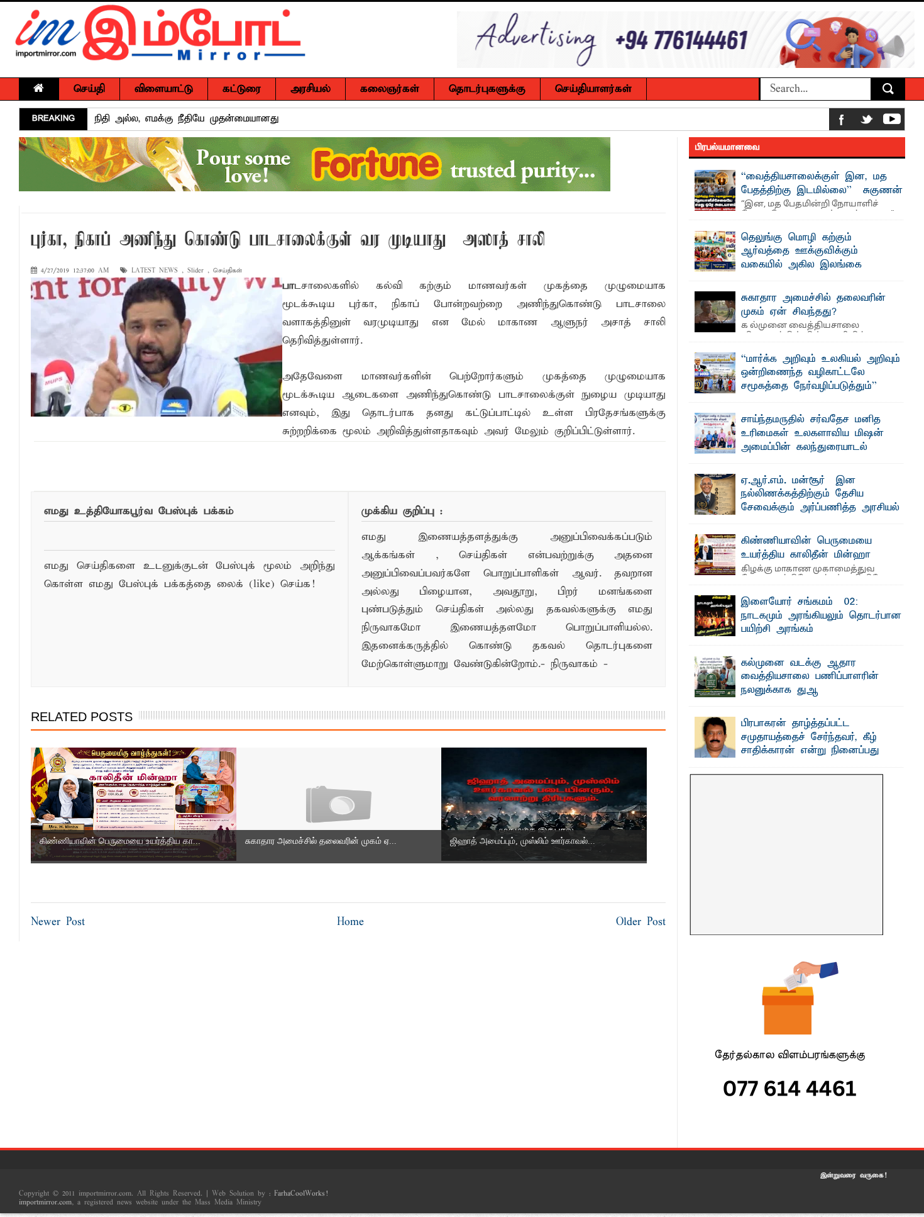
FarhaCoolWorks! (300, 1193)
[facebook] (841, 121)
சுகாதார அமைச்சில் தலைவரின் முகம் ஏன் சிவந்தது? (813, 305)
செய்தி (89, 89)
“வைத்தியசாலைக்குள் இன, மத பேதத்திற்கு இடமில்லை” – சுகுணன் (822, 184)
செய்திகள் (227, 271)
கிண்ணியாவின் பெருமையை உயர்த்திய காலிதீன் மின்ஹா (806, 548)
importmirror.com (45, 1202)
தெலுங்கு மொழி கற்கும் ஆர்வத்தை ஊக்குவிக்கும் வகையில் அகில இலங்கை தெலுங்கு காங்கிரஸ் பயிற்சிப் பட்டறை (784, 265)
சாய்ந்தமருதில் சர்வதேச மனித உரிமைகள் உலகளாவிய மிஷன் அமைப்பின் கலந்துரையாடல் (812, 433)
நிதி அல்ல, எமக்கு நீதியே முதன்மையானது (187, 119)
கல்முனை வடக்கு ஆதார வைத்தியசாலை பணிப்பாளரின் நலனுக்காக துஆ (810, 677)
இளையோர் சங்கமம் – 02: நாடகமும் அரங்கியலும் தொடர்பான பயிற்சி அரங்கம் (821, 616)
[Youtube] (892, 121)
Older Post (641, 922)
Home (350, 922)
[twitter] (866, 121)
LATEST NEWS (154, 271)
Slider (195, 271)
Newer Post (58, 922)
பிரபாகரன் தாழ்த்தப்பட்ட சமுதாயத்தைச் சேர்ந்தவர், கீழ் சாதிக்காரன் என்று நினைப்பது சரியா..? (810, 744)
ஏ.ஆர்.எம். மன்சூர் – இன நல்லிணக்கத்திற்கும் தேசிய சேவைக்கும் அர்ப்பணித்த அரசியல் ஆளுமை (820, 501)
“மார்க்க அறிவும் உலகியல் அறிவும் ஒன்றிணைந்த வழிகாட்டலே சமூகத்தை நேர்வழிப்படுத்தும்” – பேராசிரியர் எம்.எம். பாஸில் (820, 380)
